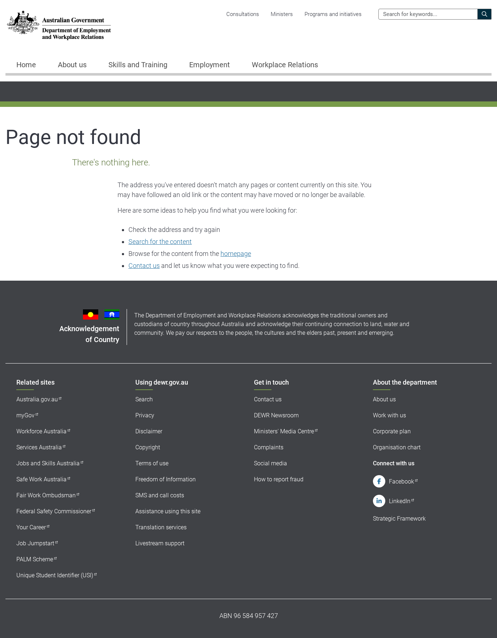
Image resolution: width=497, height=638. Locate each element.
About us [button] (72, 64)
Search (144, 399)
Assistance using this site (167, 511)
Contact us (144, 265)
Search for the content (160, 241)
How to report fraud (278, 479)
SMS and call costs (159, 495)
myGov (25, 415)
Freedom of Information (165, 479)
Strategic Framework (399, 518)
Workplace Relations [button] (285, 64)
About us (384, 399)
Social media (270, 463)
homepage (235, 253)
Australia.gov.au (37, 399)
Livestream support (159, 543)
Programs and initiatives (333, 14)
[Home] (58, 25)
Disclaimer (148, 431)
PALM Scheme (34, 559)
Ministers (282, 14)
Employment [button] (209, 64)
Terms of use (151, 463)
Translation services (161, 527)
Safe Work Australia (41, 479)
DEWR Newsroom (276, 415)
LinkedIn (399, 501)
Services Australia (39, 447)
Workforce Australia (41, 431)
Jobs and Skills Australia (48, 463)
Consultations (242, 14)
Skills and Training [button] (137, 64)
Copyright (147, 447)
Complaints (268, 447)
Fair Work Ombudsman (46, 495)
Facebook (401, 481)
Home (26, 64)
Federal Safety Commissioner (53, 511)
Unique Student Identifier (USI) (54, 575)
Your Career (31, 527)
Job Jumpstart (35, 543)
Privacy (144, 415)
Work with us (389, 415)
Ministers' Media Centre (284, 431)
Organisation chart (397, 447)
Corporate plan (392, 431)
